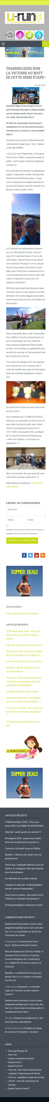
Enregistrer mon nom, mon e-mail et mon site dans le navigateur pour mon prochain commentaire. (25, 531)
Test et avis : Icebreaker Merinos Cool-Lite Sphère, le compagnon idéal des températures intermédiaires (24, 681)
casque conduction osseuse (21, 1058)
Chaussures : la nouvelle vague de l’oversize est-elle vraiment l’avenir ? (22, 990)
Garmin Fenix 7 (15, 1062)
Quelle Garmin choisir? (18, 1088)
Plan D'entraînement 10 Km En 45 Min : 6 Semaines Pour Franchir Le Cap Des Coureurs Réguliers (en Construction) (24, 955)
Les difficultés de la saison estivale (22, 691)
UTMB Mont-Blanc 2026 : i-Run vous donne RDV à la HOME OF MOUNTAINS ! (23, 635)
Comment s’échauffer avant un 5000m (24, 661)
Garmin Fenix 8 (15, 1066)
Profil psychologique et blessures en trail (23, 905)
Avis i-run (12, 1055)
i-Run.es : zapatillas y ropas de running (26, 1077)
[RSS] (42, 555)
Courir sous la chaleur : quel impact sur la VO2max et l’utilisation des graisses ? (24, 712)
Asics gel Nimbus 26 (17, 1051)
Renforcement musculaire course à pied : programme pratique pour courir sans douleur (24, 928)
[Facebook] (24, 555)
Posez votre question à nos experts (22, 613)
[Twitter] (30, 555)
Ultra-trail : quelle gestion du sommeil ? (24, 645)
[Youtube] (36, 555)
